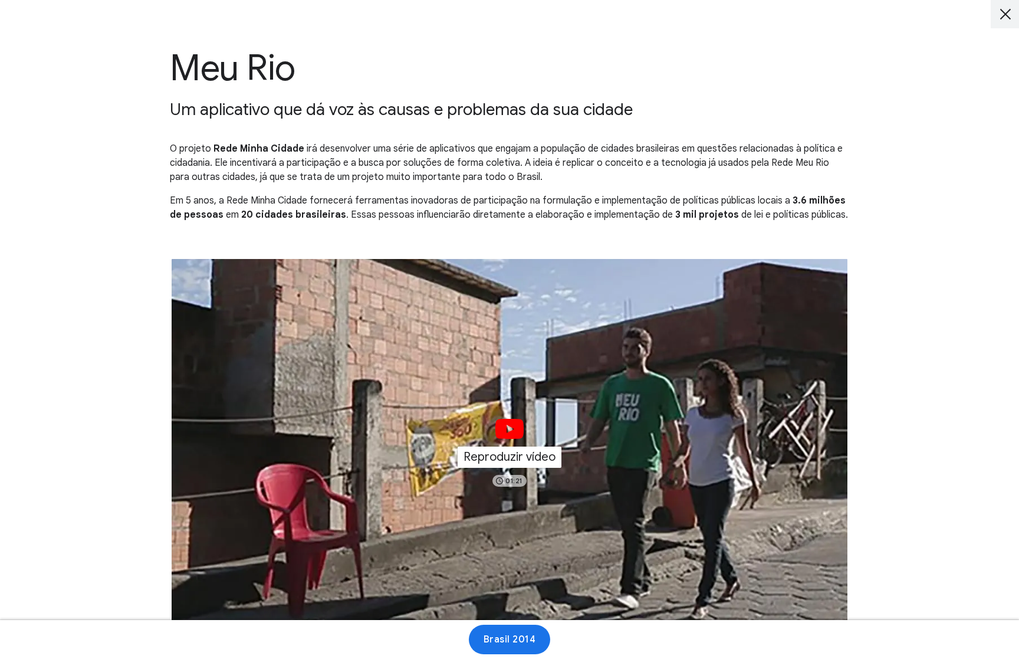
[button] (509, 449)
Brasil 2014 (510, 639)
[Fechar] (1005, 14)
